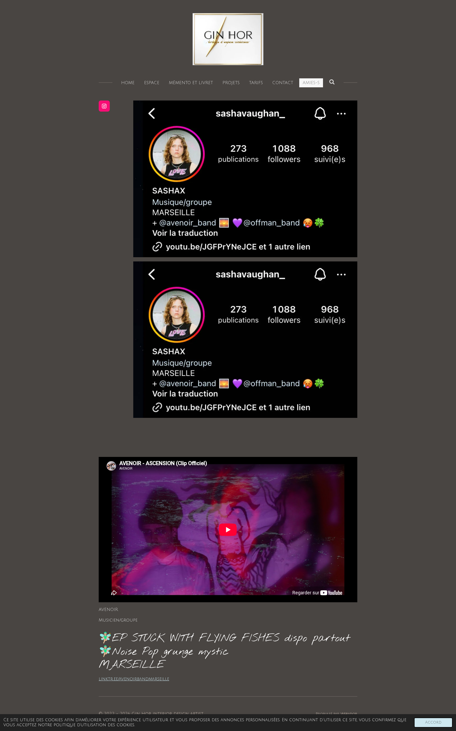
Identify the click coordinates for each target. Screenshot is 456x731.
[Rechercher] (332, 82)
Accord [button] (433, 722)
